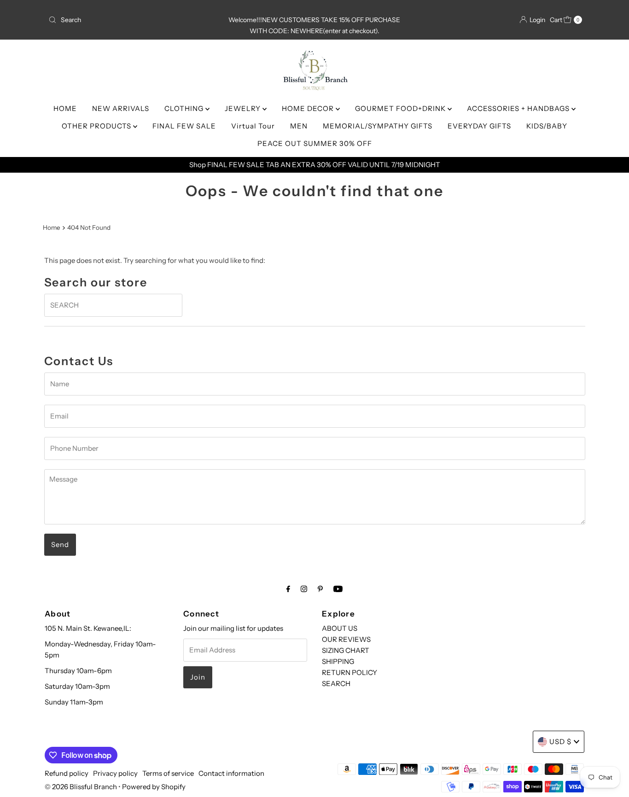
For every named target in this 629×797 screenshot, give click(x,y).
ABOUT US (339, 628)
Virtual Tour (253, 126)
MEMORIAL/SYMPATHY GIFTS (377, 126)
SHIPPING (338, 661)
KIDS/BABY (546, 126)
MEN (299, 126)
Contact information (231, 773)
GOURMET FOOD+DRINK (401, 108)
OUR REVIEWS (346, 639)
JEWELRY (243, 108)
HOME (65, 108)
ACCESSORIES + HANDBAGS (519, 108)
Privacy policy (115, 773)
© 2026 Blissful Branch (81, 786)
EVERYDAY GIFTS (479, 126)
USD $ (560, 741)
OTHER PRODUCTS (97, 126)
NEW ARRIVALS (120, 108)
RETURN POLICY (349, 672)
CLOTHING (184, 108)
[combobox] (132, 20)
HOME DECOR (309, 108)
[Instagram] (304, 588)
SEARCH (336, 683)
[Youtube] (338, 588)
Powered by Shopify (154, 786)
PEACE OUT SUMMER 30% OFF (314, 143)
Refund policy (66, 773)
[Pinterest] (320, 588)
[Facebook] (288, 588)
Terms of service (168, 773)
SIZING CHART (345, 650)
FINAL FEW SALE (184, 126)
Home (51, 227)
